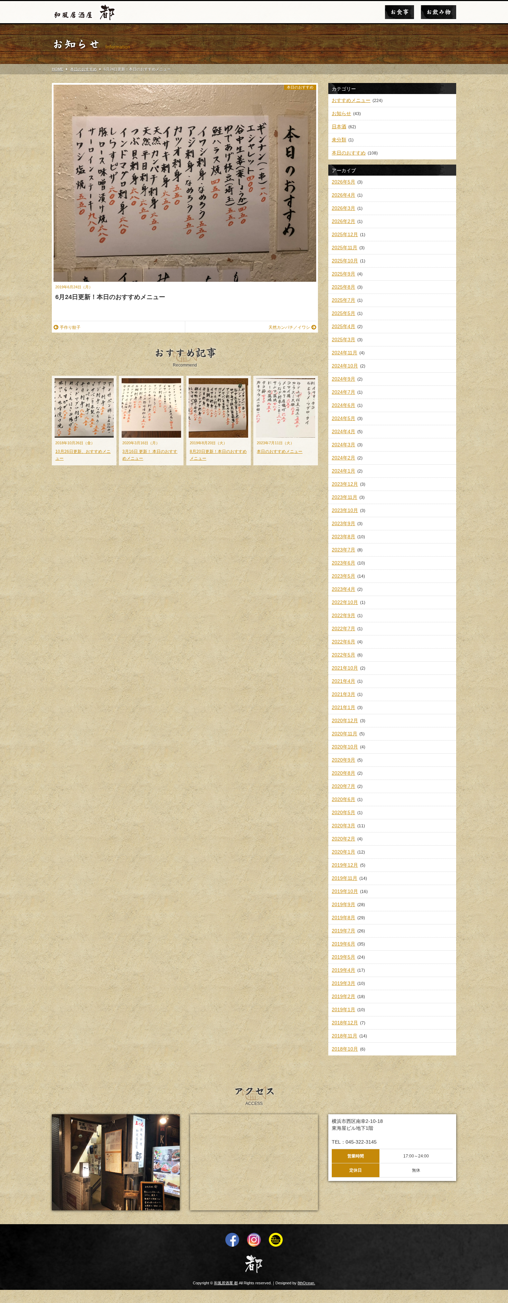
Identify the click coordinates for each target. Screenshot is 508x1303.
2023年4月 (343, 589)
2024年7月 (343, 392)
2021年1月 (343, 707)
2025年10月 (345, 260)
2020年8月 (343, 773)
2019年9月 (343, 904)
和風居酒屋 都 (226, 1283)
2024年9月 (343, 379)
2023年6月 (343, 563)
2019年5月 (343, 957)
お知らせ (341, 113)
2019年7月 (343, 930)
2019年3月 (343, 983)
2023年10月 (345, 510)
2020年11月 (344, 733)
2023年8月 (343, 536)
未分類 (339, 139)
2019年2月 (343, 996)
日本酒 (339, 126)
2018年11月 (344, 1036)
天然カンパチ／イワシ (289, 327)
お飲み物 (438, 12)
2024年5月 (343, 418)
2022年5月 (343, 655)
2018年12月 (345, 1022)
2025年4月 (343, 326)
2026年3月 (343, 208)
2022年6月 (343, 641)
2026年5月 (343, 182)
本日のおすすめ (300, 87)
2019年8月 (343, 917)
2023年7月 (343, 549)
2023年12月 (345, 484)
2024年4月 (343, 431)
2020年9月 (343, 760)
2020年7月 (343, 786)
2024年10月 (345, 366)
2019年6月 (343, 944)
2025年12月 (345, 234)
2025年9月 (343, 274)
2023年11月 (344, 497)
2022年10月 (345, 602)
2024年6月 (343, 405)
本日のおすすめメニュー (279, 451)
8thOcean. (306, 1283)
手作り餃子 (70, 327)
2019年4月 (343, 970)
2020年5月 (343, 812)
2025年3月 (343, 339)
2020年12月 (345, 720)
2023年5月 (343, 576)
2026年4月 (343, 195)
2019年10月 (345, 891)
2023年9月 (343, 523)
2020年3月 (343, 825)
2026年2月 (343, 221)
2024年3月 (343, 444)
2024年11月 (344, 352)
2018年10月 (345, 1049)
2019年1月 (343, 1009)
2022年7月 (343, 628)
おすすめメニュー (351, 100)
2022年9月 (343, 615)
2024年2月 (343, 457)
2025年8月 (343, 287)
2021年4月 (343, 681)
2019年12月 (345, 865)
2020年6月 (343, 799)
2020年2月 (343, 838)
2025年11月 (344, 247)
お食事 (399, 12)
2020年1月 (343, 852)
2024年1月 (343, 471)
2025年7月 (343, 300)
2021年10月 (345, 668)
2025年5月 (343, 313)
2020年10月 (345, 747)
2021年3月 (343, 694)
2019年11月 (344, 878)
